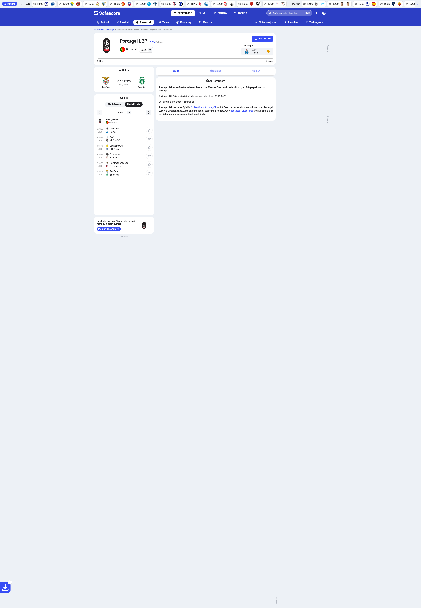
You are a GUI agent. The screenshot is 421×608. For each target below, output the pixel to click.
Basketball (146, 22)
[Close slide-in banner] (10, 582)
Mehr (203, 22)
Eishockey (186, 22)
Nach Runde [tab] (133, 104)
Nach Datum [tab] (114, 104)
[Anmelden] (324, 13)
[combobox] (146, 50)
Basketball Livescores (241, 110)
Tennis (165, 22)
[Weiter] (417, 4)
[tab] (175, 71)
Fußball (105, 22)
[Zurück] (21, 4)
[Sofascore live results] (107, 13)
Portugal (110, 30)
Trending (11, 4)
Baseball (124, 22)
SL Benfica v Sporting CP (203, 107)
